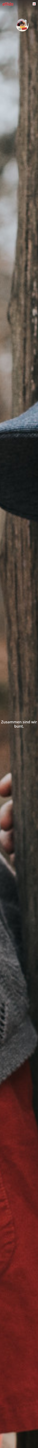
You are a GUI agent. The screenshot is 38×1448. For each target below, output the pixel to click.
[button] (34, 3)
